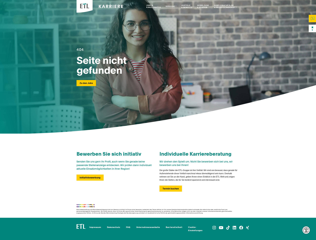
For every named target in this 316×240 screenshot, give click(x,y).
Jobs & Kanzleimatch (153, 6)
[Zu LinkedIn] (234, 228)
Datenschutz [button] (113, 227)
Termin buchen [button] (171, 188)
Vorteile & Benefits (186, 6)
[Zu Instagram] (214, 228)
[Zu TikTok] (228, 228)
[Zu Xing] (247, 228)
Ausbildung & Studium (203, 6)
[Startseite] (81, 226)
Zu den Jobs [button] (86, 83)
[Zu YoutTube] (221, 228)
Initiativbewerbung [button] (90, 177)
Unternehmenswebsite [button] (148, 227)
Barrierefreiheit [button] (174, 227)
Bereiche (170, 6)
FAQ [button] (128, 227)
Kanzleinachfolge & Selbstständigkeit (225, 6)
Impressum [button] (95, 227)
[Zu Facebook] (241, 228)
